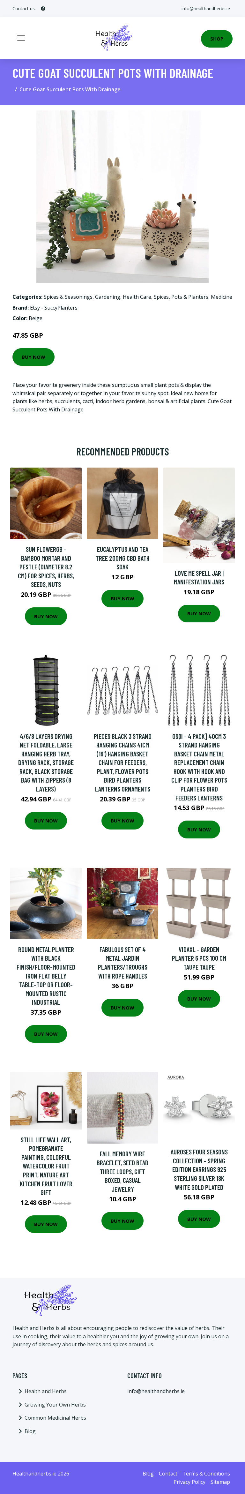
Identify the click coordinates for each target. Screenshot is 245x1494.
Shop (216, 38)
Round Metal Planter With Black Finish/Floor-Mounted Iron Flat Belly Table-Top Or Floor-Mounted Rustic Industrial (46, 975)
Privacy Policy (189, 1481)
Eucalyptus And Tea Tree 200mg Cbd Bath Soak (123, 558)
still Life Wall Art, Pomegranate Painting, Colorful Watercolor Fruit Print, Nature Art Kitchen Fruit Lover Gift (46, 1166)
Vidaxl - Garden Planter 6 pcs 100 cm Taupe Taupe (199, 958)
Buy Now (33, 357)
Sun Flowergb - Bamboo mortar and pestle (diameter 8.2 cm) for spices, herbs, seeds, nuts (46, 566)
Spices (161, 296)
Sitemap (220, 1481)
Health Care (137, 296)
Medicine (221, 296)
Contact (168, 1473)
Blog (30, 1431)
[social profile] (43, 9)
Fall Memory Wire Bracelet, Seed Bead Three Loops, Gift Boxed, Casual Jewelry (122, 1171)
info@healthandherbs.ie (206, 8)
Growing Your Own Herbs (55, 1404)
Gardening (107, 296)
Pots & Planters (189, 296)
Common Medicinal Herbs (55, 1417)
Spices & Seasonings (68, 296)
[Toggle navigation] (21, 38)
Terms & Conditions (206, 1473)
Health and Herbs (46, 1391)
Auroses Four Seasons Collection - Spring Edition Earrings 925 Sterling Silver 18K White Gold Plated (199, 1169)
